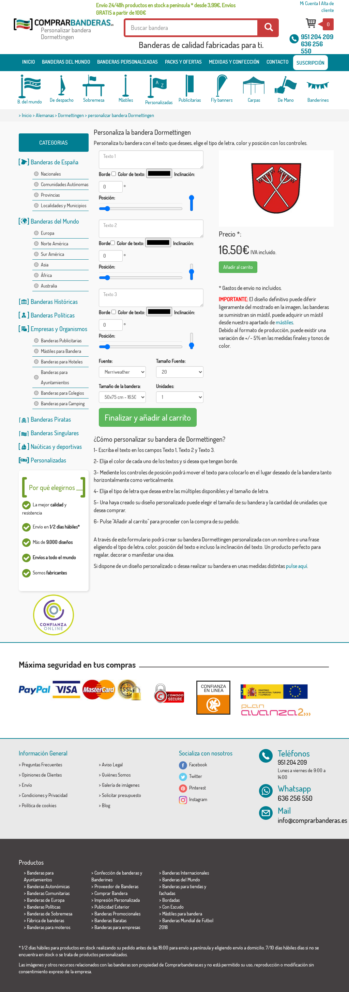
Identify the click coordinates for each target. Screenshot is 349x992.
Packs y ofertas (183, 62)
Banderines (101, 879)
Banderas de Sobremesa (49, 913)
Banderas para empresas (117, 927)
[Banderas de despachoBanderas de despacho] (61, 86)
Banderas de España (54, 162)
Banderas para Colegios (62, 393)
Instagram (197, 799)
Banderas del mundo (66, 62)
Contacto (277, 62)
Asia (44, 264)
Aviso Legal (112, 764)
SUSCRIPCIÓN (310, 63)
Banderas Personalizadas (127, 62)
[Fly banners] (221, 86)
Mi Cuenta (309, 3)
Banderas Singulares (55, 433)
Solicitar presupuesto (121, 795)
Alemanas (45, 115)
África (46, 275)
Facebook (197, 764)
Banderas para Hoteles (61, 361)
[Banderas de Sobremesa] (93, 86)
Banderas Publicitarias (61, 340)
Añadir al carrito (238, 267)
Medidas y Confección (234, 62)
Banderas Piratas (51, 419)
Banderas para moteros (48, 927)
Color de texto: (131, 174)
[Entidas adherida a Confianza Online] (213, 697)
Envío (27, 785)
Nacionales (51, 174)
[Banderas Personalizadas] (157, 87)
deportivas (69, 446)
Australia (49, 286)
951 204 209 (317, 36)
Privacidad (57, 795)
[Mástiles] (125, 86)
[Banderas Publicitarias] (189, 86)
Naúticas (41, 446)
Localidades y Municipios (63, 205)
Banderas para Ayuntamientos (55, 377)
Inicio (28, 62)
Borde (104, 174)
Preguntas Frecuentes (42, 764)
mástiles (284, 322)
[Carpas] (254, 86)
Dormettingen (71, 115)
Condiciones (33, 795)
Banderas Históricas (54, 301)
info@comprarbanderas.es (312, 820)
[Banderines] (318, 86)
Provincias (50, 195)
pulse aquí (296, 566)
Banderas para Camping (63, 403)
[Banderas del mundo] (29, 86)
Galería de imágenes (120, 785)
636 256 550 (312, 47)
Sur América (52, 254)
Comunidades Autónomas (64, 184)
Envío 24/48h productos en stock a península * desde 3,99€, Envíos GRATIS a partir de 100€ (166, 9)
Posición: (107, 197)
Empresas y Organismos (59, 328)
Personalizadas (48, 460)
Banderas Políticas (53, 315)
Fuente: (106, 361)
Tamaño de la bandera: (120, 386)
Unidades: (165, 386)
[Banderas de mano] (286, 86)
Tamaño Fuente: (171, 361)
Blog (106, 805)
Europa (47, 233)
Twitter (194, 776)
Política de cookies (39, 805)
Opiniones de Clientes (42, 775)
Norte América (54, 243)
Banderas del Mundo (55, 221)
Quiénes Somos (116, 775)
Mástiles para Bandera (61, 351)
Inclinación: (184, 174)
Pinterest (196, 788)
